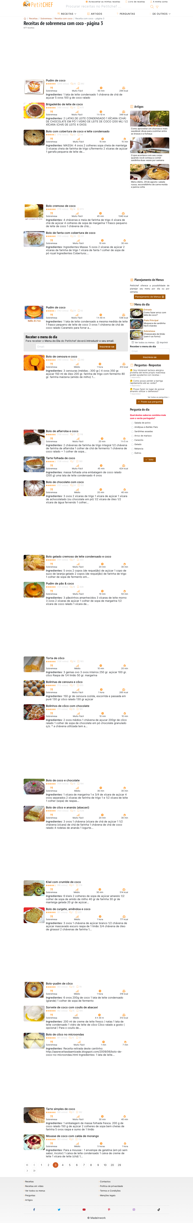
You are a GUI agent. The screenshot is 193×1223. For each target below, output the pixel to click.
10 (105, 1165)
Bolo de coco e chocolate (63, 780)
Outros (137, 453)
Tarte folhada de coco (60, 458)
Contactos (105, 1181)
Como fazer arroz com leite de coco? (155, 313)
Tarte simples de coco (60, 1109)
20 (112, 1165)
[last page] (34, 1171)
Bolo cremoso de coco (61, 205)
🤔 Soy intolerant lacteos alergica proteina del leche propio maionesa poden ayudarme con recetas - (147, 372)
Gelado (138, 444)
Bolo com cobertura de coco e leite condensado (77, 131)
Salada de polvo (142, 422)
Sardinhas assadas (143, 431)
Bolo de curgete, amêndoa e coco (68, 909)
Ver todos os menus (144, 342)
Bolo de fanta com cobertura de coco (70, 232)
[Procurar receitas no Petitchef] (152, 6)
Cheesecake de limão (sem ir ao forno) (154, 335)
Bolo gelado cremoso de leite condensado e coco (78, 556)
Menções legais (107, 1195)
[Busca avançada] (157, 7)
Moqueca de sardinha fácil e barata (154, 324)
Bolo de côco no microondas (65, 1034)
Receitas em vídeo (34, 1186)
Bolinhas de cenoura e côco (64, 682)
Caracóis (138, 440)
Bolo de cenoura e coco (61, 356)
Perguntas (127, 13)
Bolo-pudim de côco (59, 983)
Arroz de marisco (143, 435)
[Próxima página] (27, 1171)
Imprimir (163, 342)
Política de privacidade (111, 1186)
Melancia (138, 448)
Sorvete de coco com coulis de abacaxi (72, 1007)
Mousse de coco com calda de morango (72, 1136)
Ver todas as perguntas (158, 397)
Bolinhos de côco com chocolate (67, 706)
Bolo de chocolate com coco (65, 482)
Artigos (96, 13)
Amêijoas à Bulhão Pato (146, 427)
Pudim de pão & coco (60, 583)
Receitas (66, 13)
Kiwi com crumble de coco (63, 882)
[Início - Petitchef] (25, 18)
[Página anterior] (34, 1165)
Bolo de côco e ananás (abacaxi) (67, 807)
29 (119, 1165)
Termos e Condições (110, 1190)
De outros (160, 13)
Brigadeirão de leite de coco (64, 104)
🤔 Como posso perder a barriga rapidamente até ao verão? (146, 382)
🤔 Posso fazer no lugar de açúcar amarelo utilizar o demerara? (147, 390)
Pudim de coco (56, 80)
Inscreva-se (107, 346)
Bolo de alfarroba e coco (62, 431)
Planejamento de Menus (148, 296)
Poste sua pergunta (151, 401)
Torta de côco (55, 658)
